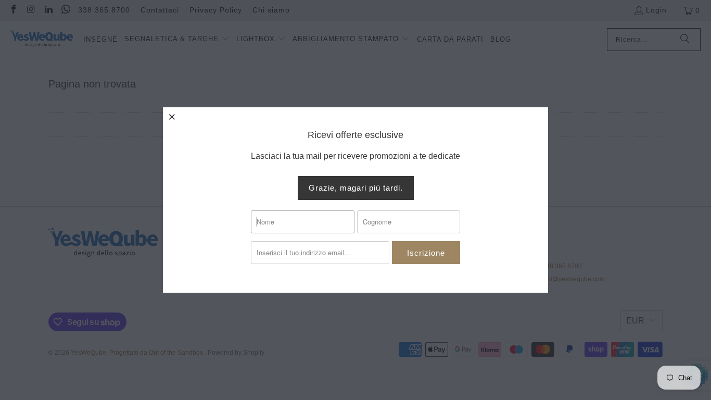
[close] (172, 116)
